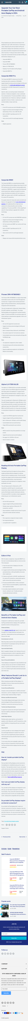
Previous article (6, 836)
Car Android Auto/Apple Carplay (7, 15)
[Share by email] (15, 825)
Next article (22, 836)
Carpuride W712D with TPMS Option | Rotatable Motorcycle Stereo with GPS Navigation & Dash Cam (17, 873)
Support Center (5, 828)
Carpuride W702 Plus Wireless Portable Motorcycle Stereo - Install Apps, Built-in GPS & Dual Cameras (17, 887)
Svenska (4, 1005)
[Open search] (19, 2)
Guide (9, 848)
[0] (25, 2)
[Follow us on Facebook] (2, 954)
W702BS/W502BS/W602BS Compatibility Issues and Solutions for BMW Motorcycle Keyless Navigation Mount (18, 913)
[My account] (22, 2)
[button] (25, 2)
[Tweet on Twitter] (12, 825)
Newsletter (16, 848)
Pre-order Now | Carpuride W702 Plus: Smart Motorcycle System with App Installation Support (17, 905)
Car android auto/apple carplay (11, 821)
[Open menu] (2, 2)
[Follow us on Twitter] (11, 954)
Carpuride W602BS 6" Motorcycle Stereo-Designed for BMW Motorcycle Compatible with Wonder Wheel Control (17, 860)
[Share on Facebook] (7, 825)
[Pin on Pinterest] (9, 825)
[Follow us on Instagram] (8, 954)
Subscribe (14, 938)
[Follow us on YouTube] (5, 954)
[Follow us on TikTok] (13, 954)
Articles (4, 848)
